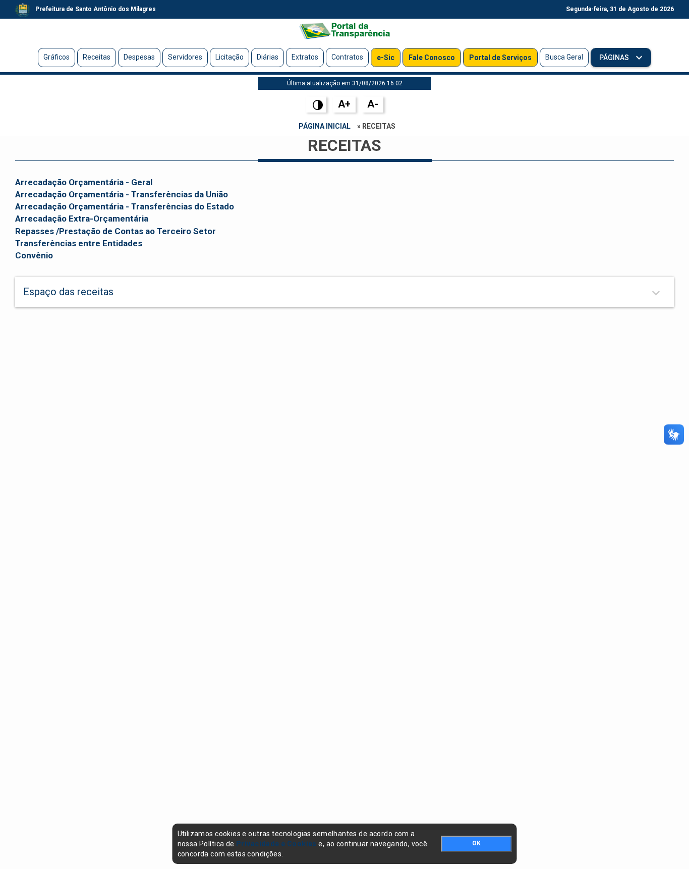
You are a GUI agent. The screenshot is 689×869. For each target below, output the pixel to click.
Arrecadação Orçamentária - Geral (83, 182)
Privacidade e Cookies (276, 844)
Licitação (229, 57)
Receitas (96, 57)
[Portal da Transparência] (344, 31)
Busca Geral (564, 57)
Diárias (267, 57)
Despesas (139, 57)
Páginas (614, 57)
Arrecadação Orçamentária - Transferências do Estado (124, 206)
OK (476, 843)
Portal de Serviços (500, 57)
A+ (344, 104)
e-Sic (385, 57)
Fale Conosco (432, 57)
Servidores (185, 57)
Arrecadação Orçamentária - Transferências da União (121, 194)
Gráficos (56, 57)
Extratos (305, 57)
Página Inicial (325, 126)
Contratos (347, 57)
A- (372, 104)
